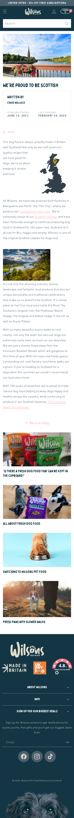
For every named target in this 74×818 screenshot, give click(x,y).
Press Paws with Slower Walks (24, 622)
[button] (5, 11)
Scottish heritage (46, 216)
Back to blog (39, 423)
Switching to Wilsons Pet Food (24, 572)
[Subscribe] (67, 742)
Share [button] (11, 132)
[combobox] (37, 23)
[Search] (66, 23)
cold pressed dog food (35, 211)
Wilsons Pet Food (30, 780)
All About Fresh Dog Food (21, 524)
